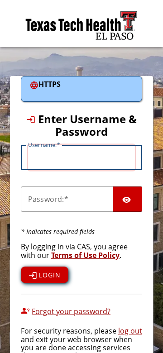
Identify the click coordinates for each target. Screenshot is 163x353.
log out (130, 331)
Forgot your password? (71, 311)
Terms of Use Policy (85, 255)
